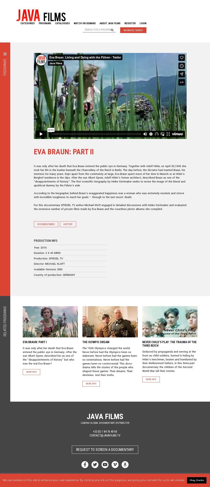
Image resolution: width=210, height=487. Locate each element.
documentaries (46, 224)
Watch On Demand (85, 23)
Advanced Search (133, 30)
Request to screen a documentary (105, 449)
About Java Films (110, 23)
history (68, 224)
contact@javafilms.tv (105, 435)
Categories (28, 23)
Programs (45, 23)
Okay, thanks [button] (196, 480)
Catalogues (62, 23)
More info (31, 372)
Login (143, 23)
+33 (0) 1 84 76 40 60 (105, 432)
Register (130, 23)
